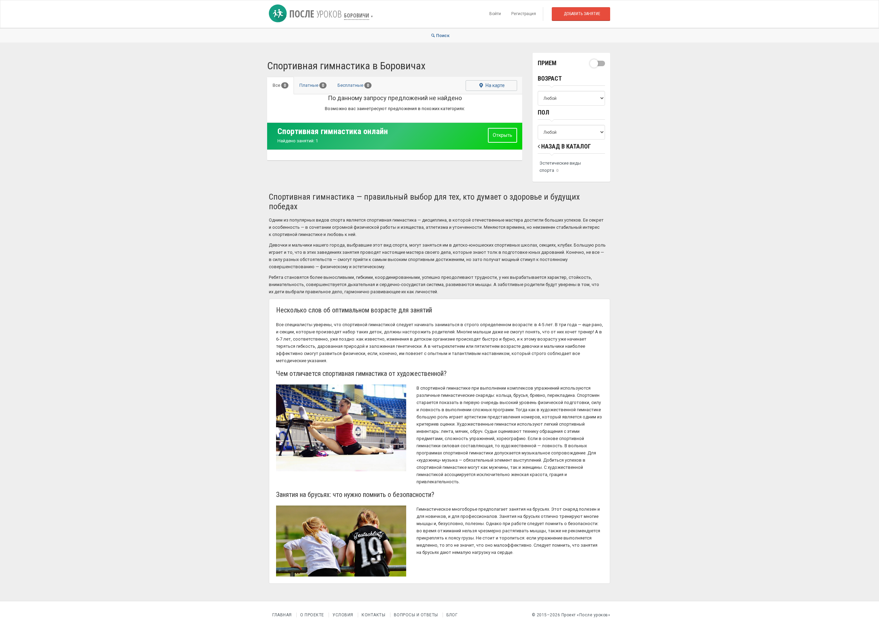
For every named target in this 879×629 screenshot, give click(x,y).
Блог (451, 615)
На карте (494, 85)
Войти (495, 13)
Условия (342, 615)
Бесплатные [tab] (353, 85)
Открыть (502, 135)
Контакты (373, 615)
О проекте (312, 615)
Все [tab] (279, 85)
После (314, 13)
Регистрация (523, 13)
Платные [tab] (311, 85)
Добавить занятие (582, 13)
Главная (282, 615)
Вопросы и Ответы (416, 615)
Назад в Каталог (565, 146)
